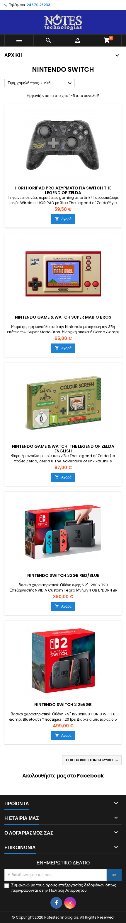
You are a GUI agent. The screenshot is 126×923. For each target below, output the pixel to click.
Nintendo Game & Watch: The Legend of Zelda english (63, 448)
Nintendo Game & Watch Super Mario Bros (63, 317)
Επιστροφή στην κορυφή (92, 760)
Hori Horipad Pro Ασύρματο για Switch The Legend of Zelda (63, 190)
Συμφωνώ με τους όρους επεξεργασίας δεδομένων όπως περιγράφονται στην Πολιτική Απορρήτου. (63, 887)
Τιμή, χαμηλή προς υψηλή (40, 83)
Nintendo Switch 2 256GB (63, 704)
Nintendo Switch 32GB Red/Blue (63, 575)
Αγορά (63, 218)
